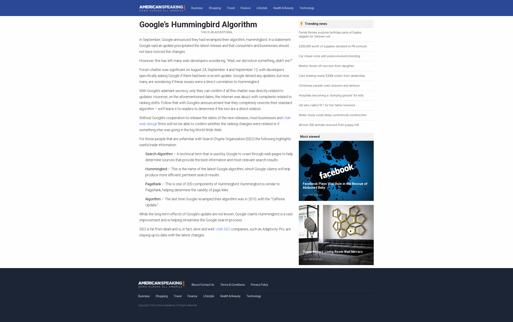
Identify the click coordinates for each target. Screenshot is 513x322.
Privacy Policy (259, 284)
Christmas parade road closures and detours (329, 85)
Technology (307, 8)
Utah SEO (223, 229)
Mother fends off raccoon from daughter (326, 66)
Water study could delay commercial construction (333, 115)
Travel (231, 8)
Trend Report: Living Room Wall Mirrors (333, 252)
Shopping (215, 8)
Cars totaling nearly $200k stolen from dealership (332, 76)
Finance (245, 8)
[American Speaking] (162, 8)
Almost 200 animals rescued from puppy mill (329, 125)
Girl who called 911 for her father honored (327, 105)
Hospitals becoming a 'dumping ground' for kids (331, 95)
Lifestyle (261, 8)
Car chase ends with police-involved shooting (329, 56)
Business (197, 8)
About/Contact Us (202, 284)
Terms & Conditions (232, 284)
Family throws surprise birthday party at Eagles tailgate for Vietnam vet (330, 34)
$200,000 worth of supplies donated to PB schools (333, 46)
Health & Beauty (283, 8)
